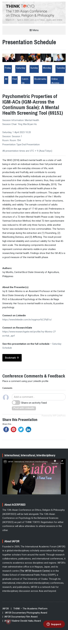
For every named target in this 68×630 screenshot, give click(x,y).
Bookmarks (40, 79)
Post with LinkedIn (23, 408)
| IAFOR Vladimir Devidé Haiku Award (21, 620)
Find (14, 79)
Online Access (55, 81)
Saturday (20, 67)
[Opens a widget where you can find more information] (54, 624)
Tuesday (60, 67)
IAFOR (5, 608)
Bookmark (11, 357)
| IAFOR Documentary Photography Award (24, 612)
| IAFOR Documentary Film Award (19, 616)
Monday (47, 67)
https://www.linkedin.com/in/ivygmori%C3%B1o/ (27, 319)
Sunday (34, 67)
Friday (8, 67)
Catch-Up (25, 81)
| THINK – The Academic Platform (29, 608)
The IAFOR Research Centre (34, 570)
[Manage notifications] (8, 621)
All (6, 79)
